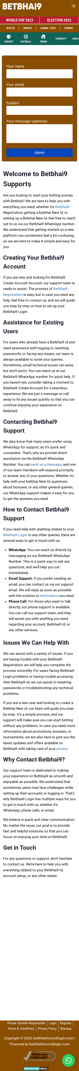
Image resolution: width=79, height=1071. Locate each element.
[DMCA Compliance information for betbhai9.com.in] (39, 1056)
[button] (73, 6)
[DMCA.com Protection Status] (39, 1068)
